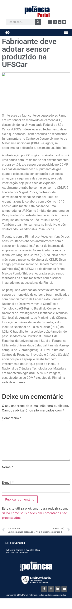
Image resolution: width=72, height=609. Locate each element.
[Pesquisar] (38, 22)
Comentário (12, 418)
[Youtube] (64, 22)
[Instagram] (55, 22)
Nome (7, 467)
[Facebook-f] (50, 22)
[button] (66, 32)
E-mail (8, 482)
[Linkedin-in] (59, 22)
